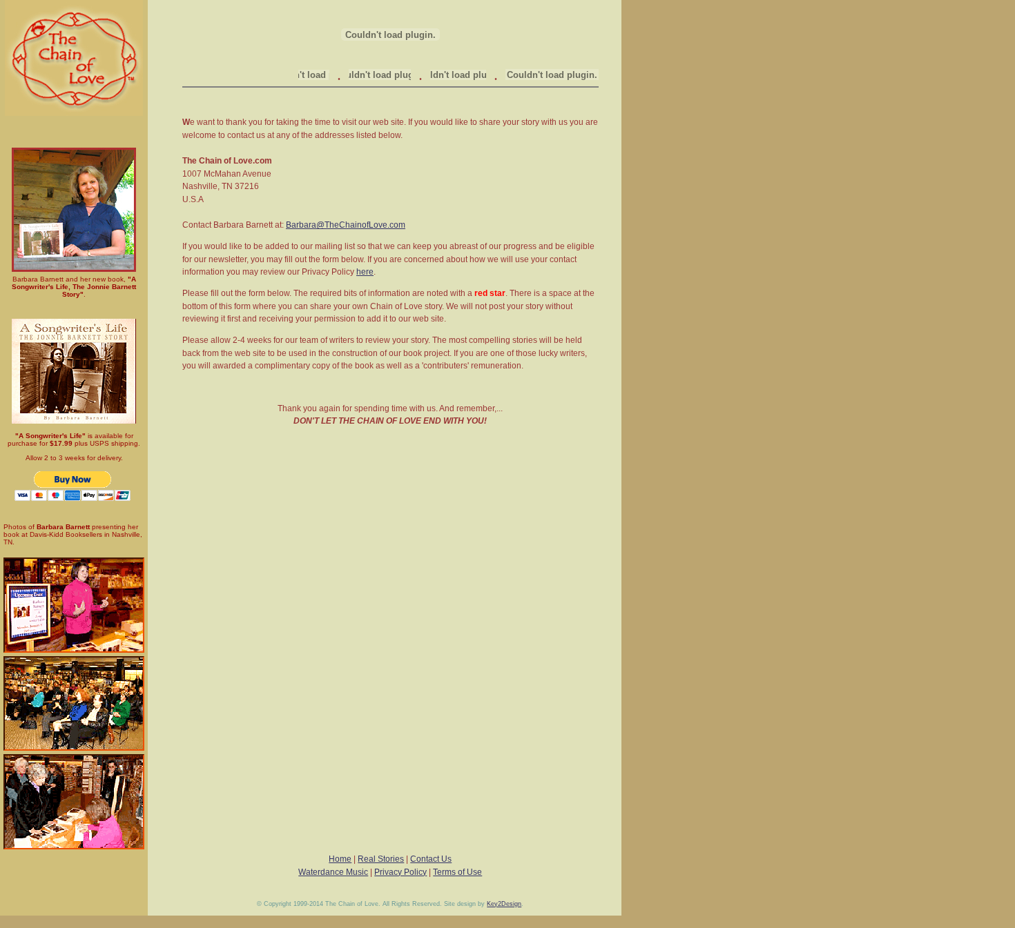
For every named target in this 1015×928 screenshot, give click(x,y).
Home (340, 859)
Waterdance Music (333, 872)
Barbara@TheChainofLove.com (345, 225)
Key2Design (504, 903)
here (365, 272)
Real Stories (381, 859)
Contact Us (431, 859)
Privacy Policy (400, 872)
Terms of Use (457, 872)
